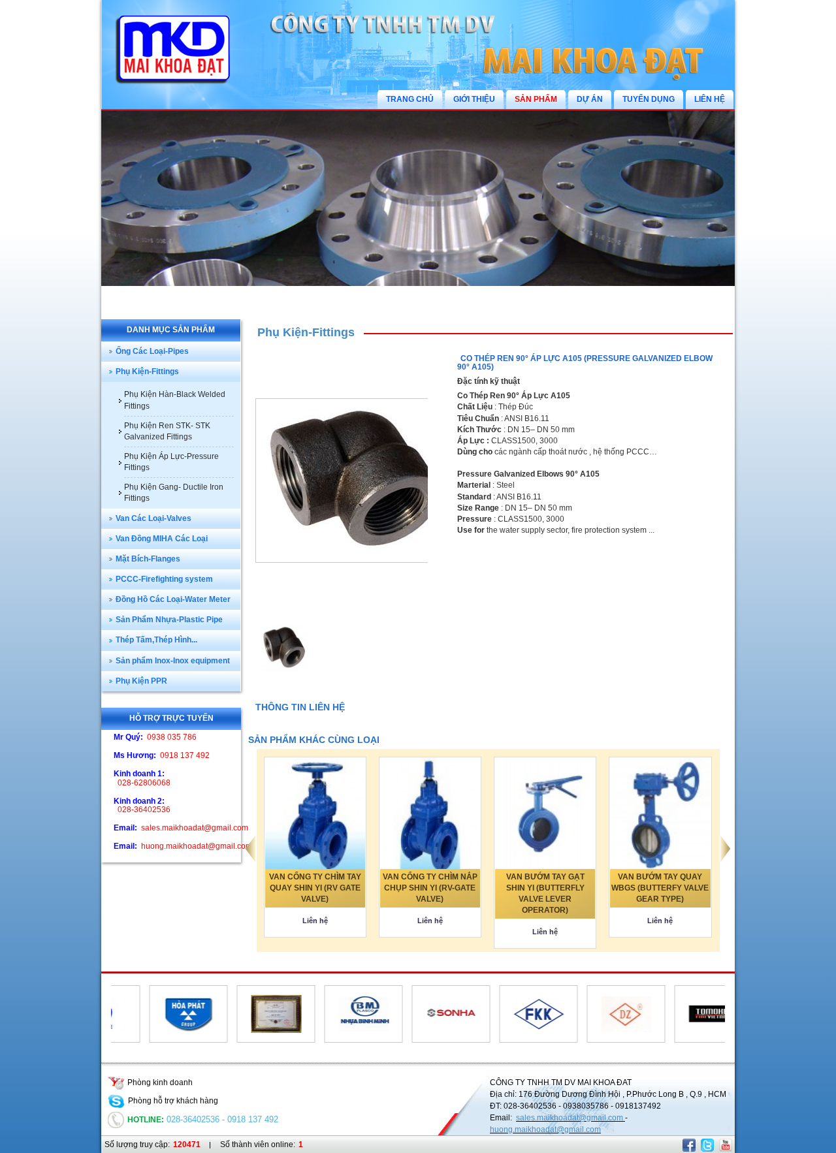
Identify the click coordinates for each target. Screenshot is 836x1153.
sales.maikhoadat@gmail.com (570, 1117)
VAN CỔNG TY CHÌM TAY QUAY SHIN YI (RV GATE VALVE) (315, 888)
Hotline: (145, 1119)
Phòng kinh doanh (160, 1082)
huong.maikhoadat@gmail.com (545, 1129)
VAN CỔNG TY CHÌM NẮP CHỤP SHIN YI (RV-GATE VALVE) (430, 888)
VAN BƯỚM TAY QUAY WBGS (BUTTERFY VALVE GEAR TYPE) (660, 888)
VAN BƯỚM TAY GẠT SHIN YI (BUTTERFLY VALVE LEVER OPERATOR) (545, 893)
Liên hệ (315, 920)
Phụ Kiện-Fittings (306, 332)
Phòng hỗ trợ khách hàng (173, 1100)
